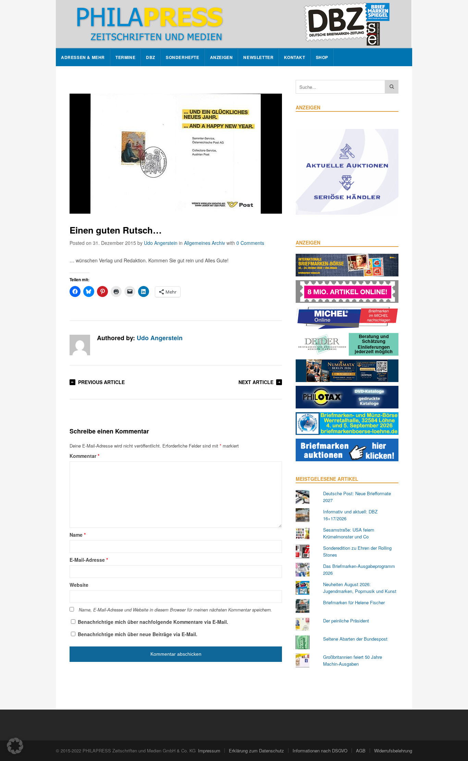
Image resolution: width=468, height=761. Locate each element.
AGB (361, 750)
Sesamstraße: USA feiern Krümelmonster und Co (348, 533)
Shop (322, 57)
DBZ (150, 57)
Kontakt (294, 57)
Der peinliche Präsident (346, 620)
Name (78, 534)
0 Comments (250, 242)
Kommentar (84, 455)
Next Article (255, 382)
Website (79, 584)
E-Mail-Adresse (89, 559)
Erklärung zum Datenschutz (256, 750)
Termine (125, 57)
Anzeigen (221, 57)
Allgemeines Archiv (204, 242)
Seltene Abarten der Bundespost (355, 638)
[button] (15, 746)
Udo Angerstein (160, 242)
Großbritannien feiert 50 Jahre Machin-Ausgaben (352, 660)
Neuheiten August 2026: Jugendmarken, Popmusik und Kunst (359, 587)
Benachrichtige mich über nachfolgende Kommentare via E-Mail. (153, 621)
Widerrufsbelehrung (393, 750)
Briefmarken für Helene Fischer (354, 602)
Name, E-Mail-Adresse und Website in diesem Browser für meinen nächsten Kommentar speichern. (175, 610)
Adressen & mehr (83, 57)
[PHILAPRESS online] (233, 24)
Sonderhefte (182, 57)
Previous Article (101, 382)
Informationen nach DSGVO (320, 750)
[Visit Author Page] (80, 345)
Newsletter (258, 57)
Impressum (209, 750)
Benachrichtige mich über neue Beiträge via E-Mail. (137, 634)
